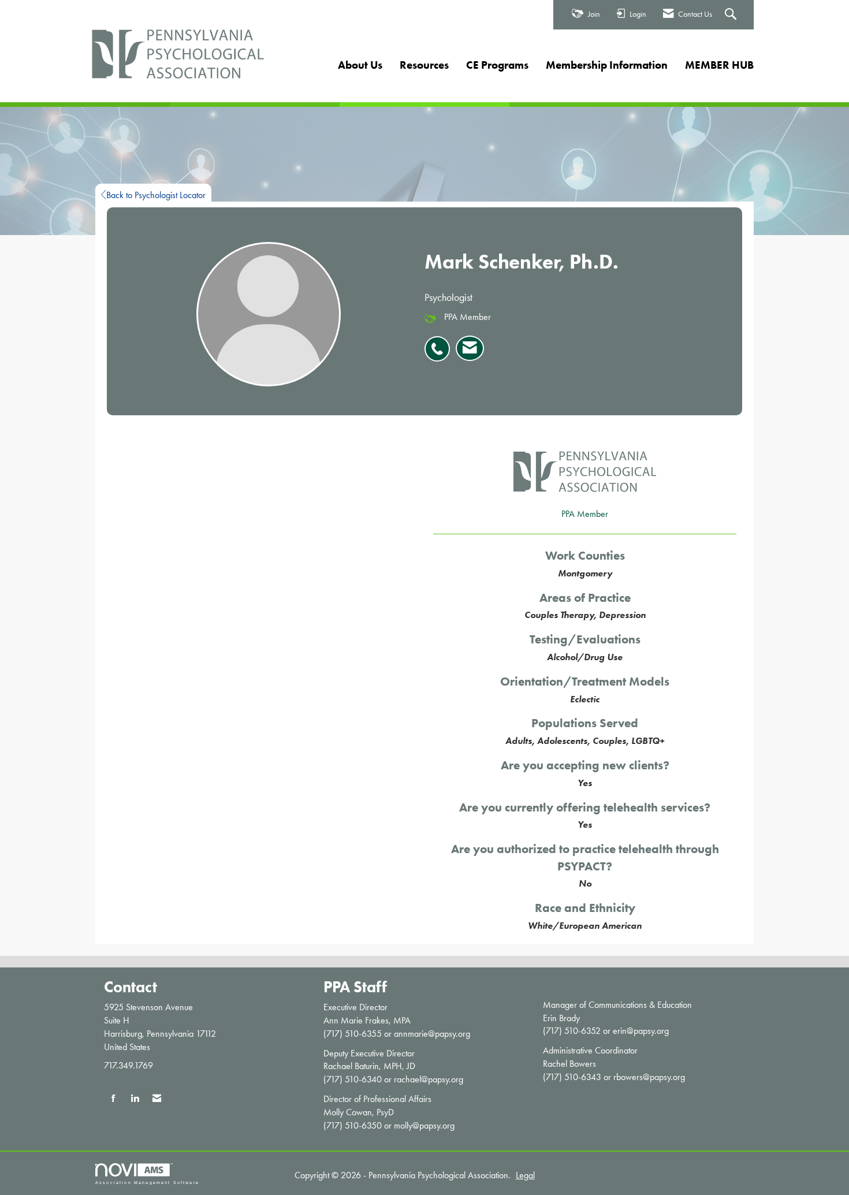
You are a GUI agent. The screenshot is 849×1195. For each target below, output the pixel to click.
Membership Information (607, 65)
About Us (360, 65)
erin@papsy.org (641, 1030)
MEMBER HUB (719, 65)
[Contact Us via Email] (157, 1099)
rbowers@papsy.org (649, 1076)
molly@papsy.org (424, 1125)
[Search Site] (732, 15)
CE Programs (497, 65)
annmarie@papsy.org (432, 1033)
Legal (525, 1175)
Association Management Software (147, 1182)
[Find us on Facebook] (113, 1099)
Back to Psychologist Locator (156, 194)
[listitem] (440, 342)
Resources (424, 65)
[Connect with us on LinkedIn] (134, 1099)
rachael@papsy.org (428, 1079)
